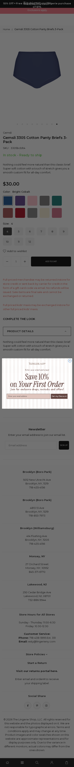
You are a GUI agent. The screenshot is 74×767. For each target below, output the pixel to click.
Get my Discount (59, 396)
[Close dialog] (69, 360)
